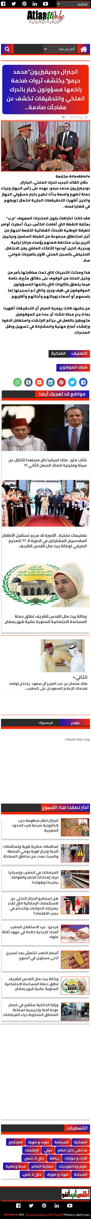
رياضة (54, 1158)
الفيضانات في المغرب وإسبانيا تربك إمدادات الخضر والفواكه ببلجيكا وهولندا (33, 877)
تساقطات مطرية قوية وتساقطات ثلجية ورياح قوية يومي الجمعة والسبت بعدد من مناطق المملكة (30, 851)
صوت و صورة (38, 1142)
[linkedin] (34, 4)
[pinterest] (24, 4)
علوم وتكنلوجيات (73, 1166)
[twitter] (14, 4)
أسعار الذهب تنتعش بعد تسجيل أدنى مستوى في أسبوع (32, 955)
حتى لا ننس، (31, 1174)
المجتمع (16, 1142)
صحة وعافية (16, 1166)
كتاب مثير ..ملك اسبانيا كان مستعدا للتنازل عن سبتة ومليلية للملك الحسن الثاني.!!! (47, 462)
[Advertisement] (45, 35)
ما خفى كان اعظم (72, 1150)
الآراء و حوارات (75, 1158)
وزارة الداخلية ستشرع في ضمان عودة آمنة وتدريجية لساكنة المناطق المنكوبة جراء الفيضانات (30, 1010)
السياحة (80, 1174)
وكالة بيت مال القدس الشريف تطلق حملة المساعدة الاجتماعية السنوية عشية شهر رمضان (46, 619)
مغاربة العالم (42, 1166)
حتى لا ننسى (34, 1158)
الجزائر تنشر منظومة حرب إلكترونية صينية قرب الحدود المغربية (35, 825)
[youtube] (45, 4)
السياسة (61, 1142)
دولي (48, 1150)
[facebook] (4, 4)
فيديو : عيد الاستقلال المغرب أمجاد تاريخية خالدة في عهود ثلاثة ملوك (30, 932)
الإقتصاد (32, 1150)
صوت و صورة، (58, 1174)
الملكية (58, 353)
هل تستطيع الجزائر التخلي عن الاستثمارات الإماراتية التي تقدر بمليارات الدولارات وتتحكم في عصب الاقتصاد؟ (33, 906)
